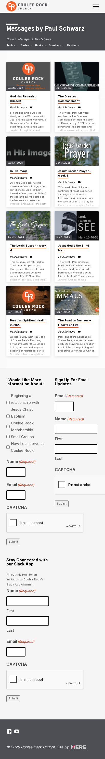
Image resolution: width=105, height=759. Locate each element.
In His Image (19, 171)
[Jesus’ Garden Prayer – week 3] (77, 151)
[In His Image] (28, 151)
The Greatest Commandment (69, 99)
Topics (11, 45)
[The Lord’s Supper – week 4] (28, 225)
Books (39, 45)
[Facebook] (9, 731)
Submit (13, 541)
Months (72, 45)
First (58, 438)
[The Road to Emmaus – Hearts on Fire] (77, 300)
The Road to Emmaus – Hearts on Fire (74, 323)
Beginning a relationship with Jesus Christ (25, 402)
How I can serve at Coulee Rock (27, 447)
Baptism (18, 416)
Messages (24, 39)
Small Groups (22, 436)
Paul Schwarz (43, 39)
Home (10, 39)
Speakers (55, 45)
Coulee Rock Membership (22, 426)
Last (58, 458)
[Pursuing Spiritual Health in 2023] (28, 300)
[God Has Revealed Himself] (28, 76)
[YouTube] (17, 731)
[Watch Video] (31, 107)
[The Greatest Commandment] (77, 76)
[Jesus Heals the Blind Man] (77, 225)
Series (25, 45)
